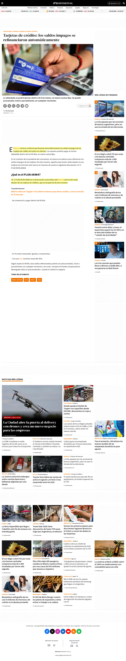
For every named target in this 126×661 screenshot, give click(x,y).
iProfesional (7, 31)
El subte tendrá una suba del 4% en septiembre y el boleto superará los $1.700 (78, 479)
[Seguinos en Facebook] (47, 631)
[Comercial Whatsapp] (77, 646)
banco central (17, 280)
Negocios (86, 8)
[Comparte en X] (9, 106)
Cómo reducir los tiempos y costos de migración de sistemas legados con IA (78, 599)
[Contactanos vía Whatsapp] (54, 645)
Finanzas (60, 8)
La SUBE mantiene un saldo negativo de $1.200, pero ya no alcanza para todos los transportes (16, 444)
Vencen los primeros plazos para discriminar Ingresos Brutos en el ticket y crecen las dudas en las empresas (78, 530)
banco (33, 280)
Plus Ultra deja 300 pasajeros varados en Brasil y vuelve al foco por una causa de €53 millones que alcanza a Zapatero (47, 565)
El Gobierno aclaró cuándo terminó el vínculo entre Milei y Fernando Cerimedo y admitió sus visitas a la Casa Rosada (47, 445)
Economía (44, 8)
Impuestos (69, 8)
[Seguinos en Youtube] (68, 631)
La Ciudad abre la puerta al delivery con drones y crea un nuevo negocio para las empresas (29, 426)
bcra (26, 280)
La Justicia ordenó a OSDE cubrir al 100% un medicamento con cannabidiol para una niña (109, 564)
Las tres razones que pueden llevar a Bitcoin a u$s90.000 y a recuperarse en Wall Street (108, 266)
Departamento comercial (74, 642)
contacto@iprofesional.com (63, 655)
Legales (77, 8)
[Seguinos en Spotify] (78, 631)
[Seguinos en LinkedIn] (63, 631)
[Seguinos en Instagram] (57, 631)
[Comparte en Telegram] (22, 106)
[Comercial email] (72, 646)
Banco (16, 148)
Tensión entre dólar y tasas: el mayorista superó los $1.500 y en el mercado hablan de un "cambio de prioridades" (109, 231)
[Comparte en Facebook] (5, 106)
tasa (21, 258)
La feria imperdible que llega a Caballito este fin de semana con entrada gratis (16, 529)
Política (52, 8)
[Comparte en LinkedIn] (18, 106)
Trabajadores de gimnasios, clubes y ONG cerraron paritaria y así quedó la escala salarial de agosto (78, 564)
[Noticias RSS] (73, 631)
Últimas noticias (32, 8)
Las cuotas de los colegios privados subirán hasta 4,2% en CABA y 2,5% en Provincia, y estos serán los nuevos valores (78, 428)
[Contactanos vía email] (49, 645)
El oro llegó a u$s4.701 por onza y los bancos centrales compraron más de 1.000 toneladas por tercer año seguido (109, 159)
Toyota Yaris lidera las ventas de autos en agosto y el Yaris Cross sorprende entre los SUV (47, 480)
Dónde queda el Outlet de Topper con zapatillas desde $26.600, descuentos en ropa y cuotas (77, 410)
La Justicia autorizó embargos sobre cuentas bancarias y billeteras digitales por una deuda (15, 480)
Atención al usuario (51, 641)
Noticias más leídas (12, 379)
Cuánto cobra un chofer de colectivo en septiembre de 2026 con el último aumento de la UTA (77, 546)
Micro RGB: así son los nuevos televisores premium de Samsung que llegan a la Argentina (77, 581)
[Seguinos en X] (52, 631)
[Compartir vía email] (26, 106)
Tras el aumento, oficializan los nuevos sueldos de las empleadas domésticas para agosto (109, 445)
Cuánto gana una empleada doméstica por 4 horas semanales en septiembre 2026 (77, 444)
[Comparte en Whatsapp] (13, 106)
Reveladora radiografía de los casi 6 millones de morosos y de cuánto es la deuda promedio (109, 195)
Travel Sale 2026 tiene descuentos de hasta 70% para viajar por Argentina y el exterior (47, 529)
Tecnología (95, 8)
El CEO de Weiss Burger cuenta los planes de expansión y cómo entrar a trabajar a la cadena (47, 600)
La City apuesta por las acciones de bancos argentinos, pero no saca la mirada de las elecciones (109, 124)
